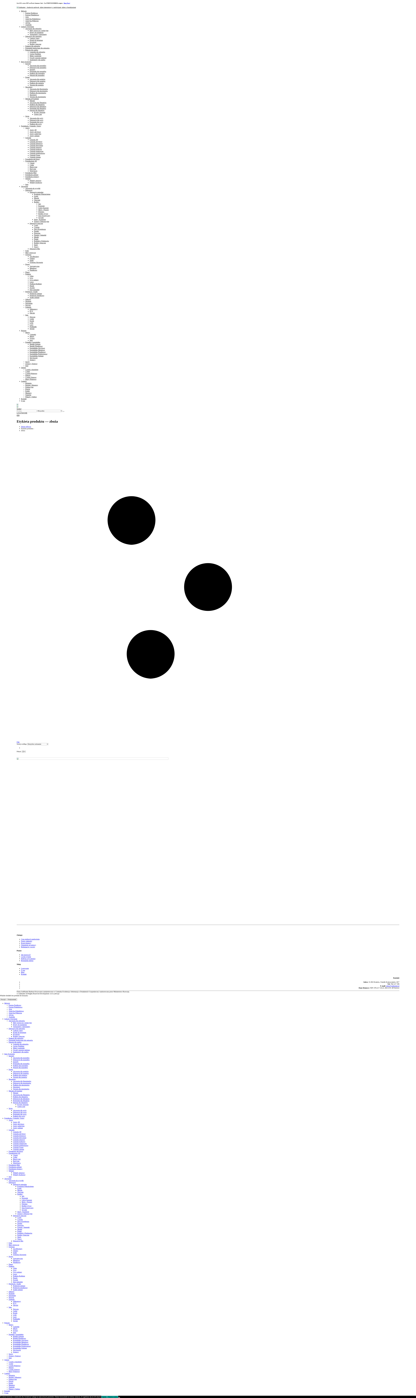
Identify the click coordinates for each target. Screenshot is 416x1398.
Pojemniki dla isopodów (38, 71)
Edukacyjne (29, 387)
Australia (28, 25)
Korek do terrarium (36, 40)
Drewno (32, 317)
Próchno (41, 212)
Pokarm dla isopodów (37, 75)
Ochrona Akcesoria (36, 262)
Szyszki (41, 218)
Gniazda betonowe (36, 144)
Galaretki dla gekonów (37, 52)
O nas (23, 401)
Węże (27, 116)
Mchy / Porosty (43, 210)
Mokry (27, 333)
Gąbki (32, 319)
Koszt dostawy (26, 943)
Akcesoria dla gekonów (33, 29)
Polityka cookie (112, 1397)
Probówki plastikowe (37, 295)
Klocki (27, 389)
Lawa (32, 282)
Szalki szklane (34, 297)
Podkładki (33, 327)
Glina (31, 276)
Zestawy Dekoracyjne (41, 221)
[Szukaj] (63, 411)
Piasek (32, 286)
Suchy (27, 362)
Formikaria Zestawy (32, 177)
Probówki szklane (36, 294)
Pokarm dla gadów (31, 50)
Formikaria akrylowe (32, 159)
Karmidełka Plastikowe (38, 352)
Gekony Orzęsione (27, 27)
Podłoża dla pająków (37, 83)
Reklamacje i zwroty (28, 947)
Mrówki (24, 11)
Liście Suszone (43, 208)
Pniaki (36, 239)
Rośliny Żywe (43, 214)
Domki (36, 231)
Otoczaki (37, 200)
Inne (26, 184)
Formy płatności (26, 941)
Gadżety (24, 381)
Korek (32, 321)
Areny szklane (35, 136)
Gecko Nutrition (35, 54)
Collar (32, 165)
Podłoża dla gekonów (32, 46)
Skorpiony (28, 87)
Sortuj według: (22, 744)
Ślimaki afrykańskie (32, 99)
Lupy (31, 325)
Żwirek (32, 288)
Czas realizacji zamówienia (30, 939)
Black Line (33, 167)
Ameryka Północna (32, 21)
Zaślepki (28, 307)
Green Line (38, 114)
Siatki (32, 260)
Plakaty (27, 375)
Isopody (28, 64)
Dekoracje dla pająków (38, 81)
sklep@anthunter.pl (392, 986)
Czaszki (36, 227)
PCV (31, 311)
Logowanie (25, 968)
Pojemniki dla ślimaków (38, 108)
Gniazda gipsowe (36, 147)
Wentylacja (33, 171)
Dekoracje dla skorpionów (39, 91)
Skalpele (28, 301)
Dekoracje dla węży (36, 120)
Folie (27, 251)
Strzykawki (33, 358)
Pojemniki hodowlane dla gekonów (37, 48)
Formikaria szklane (31, 175)
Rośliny (36, 202)
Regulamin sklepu (27, 961)
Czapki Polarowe (31, 373)
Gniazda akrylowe (36, 142)
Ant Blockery (34, 257)
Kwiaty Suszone (39, 112)
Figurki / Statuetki (40, 235)
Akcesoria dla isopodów (38, 66)
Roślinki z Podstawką (41, 241)
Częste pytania (26, 957)
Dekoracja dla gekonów (33, 36)
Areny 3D (33, 130)
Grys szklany (34, 280)
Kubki (27, 391)
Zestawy (33, 360)
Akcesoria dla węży (36, 118)
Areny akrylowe (35, 132)
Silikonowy (34, 309)
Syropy (32, 338)
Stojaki (32, 329)
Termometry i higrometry (38, 34)
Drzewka (37, 233)
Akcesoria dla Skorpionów (39, 89)
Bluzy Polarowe (30, 379)
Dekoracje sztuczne (36, 223)
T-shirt (27, 371)
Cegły (36, 225)
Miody (32, 336)
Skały (36, 245)
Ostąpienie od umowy (28, 945)
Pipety (27, 272)
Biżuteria (28, 383)
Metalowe (33, 268)
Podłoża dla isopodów (37, 73)
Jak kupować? (26, 955)
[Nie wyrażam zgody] (119, 1397)
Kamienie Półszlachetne (42, 194)
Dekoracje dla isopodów (38, 68)
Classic (32, 163)
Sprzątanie (28, 303)
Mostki (36, 237)
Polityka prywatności (28, 959)
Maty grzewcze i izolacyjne (39, 30)
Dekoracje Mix (35, 249)
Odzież (23, 368)
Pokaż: (19, 751)
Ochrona (28, 255)
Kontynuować (12, 999)
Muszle (36, 198)
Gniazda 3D (34, 140)
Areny (27, 128)
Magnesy (28, 393)
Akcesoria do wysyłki (32, 188)
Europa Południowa (32, 15)
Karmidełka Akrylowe (37, 348)
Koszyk (3, 999)
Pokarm (23, 331)
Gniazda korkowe (36, 149)
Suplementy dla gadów (37, 60)
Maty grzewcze (30, 253)
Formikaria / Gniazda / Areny (31, 126)
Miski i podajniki (35, 56)
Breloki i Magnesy (31, 385)
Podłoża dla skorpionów (38, 93)
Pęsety (27, 264)
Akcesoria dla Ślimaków (38, 103)
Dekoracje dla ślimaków (38, 106)
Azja (27, 17)
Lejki (31, 323)
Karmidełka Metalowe (37, 350)
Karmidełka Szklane (37, 356)
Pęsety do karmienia (36, 32)
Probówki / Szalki (31, 292)
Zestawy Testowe (31, 364)
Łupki (36, 196)
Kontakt (24, 399)
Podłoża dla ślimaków (37, 105)
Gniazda (28, 138)
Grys (31, 278)
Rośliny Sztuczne (40, 243)
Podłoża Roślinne (36, 284)
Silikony (28, 299)
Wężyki (28, 305)
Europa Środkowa (31, 13)
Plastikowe (33, 270)
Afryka (27, 23)
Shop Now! (67, 3)
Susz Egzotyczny (44, 216)
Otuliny (32, 258)
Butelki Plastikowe (36, 346)
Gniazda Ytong (35, 155)
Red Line (33, 169)
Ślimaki (32, 101)
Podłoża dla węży (36, 124)
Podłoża (28, 274)
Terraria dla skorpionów (38, 97)
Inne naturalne (34, 290)
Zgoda (104, 1397)
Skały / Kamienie (40, 219)
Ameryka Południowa (32, 19)
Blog (22, 972)
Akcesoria (24, 186)
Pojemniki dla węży (36, 122)
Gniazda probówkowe (37, 153)
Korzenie (41, 206)
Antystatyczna (34, 266)
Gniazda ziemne (35, 157)
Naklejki (28, 395)
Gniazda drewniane (36, 145)
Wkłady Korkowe (36, 182)
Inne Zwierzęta (26, 62)
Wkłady (28, 179)
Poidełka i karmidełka (32, 342)
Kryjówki (33, 42)
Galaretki (33, 334)
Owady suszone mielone (38, 58)
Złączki (32, 313)
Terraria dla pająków (37, 85)
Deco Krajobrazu (40, 229)
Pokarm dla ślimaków (37, 110)
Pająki (27, 77)
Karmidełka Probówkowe (38, 354)
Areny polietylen (35, 134)
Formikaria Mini (31, 173)
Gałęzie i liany (35, 38)
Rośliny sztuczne (35, 44)
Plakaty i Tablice (31, 397)
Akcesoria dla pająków (37, 79)
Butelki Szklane (35, 344)
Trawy (36, 247)
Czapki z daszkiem (31, 370)
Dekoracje (28, 190)
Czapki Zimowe (30, 377)
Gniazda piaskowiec (37, 151)
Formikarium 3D (31, 161)
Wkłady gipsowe (35, 181)
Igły (39, 204)
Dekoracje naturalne (36, 192)
